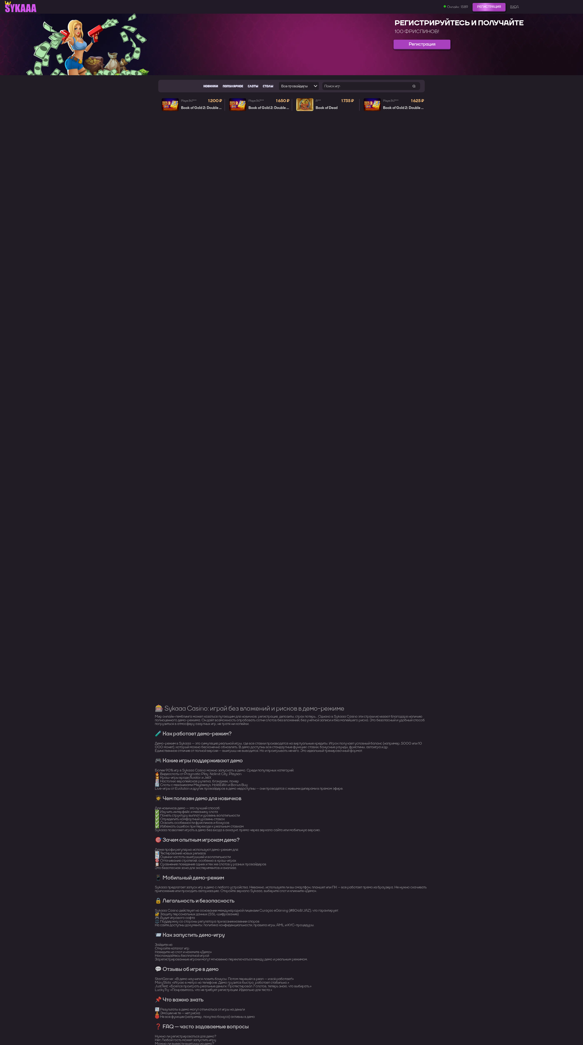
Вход (514, 6)
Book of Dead (327, 108)
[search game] (414, 86)
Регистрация (489, 7)
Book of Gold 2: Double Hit (202, 108)
